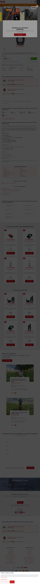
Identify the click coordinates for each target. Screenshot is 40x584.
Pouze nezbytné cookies (5, 581)
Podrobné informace (4, 577)
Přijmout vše (12, 581)
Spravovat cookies (4, 579)
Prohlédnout (20, 34)
